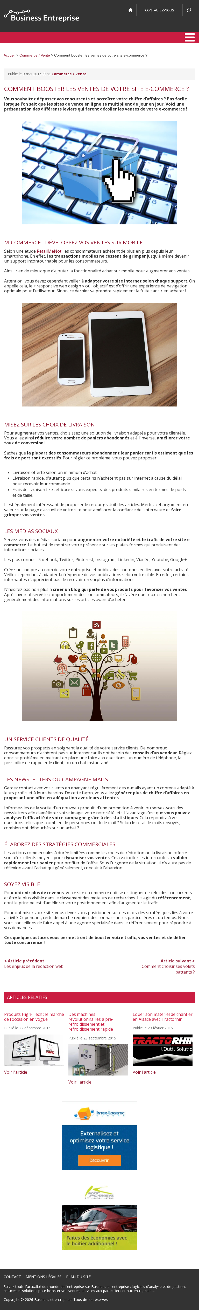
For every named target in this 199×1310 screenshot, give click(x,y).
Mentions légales (43, 1276)
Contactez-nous (159, 10)
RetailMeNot (49, 251)
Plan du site (78, 1276)
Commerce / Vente (34, 55)
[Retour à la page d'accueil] (41, 16)
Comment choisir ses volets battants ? (168, 966)
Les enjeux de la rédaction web (33, 963)
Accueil (9, 55)
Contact (12, 1276)
